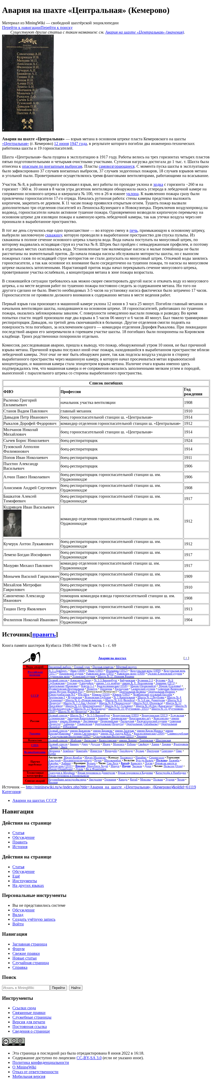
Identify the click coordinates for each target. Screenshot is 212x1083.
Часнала (137, 766)
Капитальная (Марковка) (63, 686)
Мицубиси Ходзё (97, 766)
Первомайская (109, 721)
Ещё (16, 876)
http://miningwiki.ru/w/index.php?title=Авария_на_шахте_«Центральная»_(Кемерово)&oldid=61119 (111, 787)
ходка (158, 184)
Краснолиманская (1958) (112, 686)
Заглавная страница (29, 944)
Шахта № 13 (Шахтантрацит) (83, 705)
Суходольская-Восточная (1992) (70, 736)
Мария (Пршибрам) (60, 768)
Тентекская (146, 740)
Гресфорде (126, 750)
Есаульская (177, 715)
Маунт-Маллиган (95, 757)
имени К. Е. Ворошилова (137, 683)
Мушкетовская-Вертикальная (66, 688)
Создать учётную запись (33, 919)
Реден (98, 760)
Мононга (118, 744)
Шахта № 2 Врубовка (151, 697)
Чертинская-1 (56, 697)
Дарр (84, 744)
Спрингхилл (156, 757)
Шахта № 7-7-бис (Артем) (79, 703)
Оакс (179, 750)
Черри (54, 747)
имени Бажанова (80, 730)
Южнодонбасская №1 (61, 694)
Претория (153, 750)
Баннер (74, 744)
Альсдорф (54, 760)
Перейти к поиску (57, 27)
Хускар (139, 750)
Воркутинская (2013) (155, 715)
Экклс (63, 747)
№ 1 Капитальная (124, 697)
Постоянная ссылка (29, 1026)
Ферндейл (111, 750)
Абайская (75, 740)
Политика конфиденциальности (40, 1062)
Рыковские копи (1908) (131, 673)
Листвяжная (90, 721)
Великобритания (35, 752)
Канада (123, 779)
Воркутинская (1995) (126, 715)
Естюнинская (56, 718)
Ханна (155, 744)
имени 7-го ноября (108, 683)
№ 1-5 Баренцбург (105, 680)
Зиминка (103, 718)
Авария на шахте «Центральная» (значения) (144, 32)
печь (134, 230)
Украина (34, 733)
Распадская (121, 688)
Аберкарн (54, 750)
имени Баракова (102, 730)
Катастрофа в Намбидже (171, 772)
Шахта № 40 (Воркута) (72, 711)
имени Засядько (124, 730)
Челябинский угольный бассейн (152, 694)
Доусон (95, 744)
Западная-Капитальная (81, 718)
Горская (72, 683)
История (19, 846)
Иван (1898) (78, 670)
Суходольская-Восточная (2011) (113, 736)
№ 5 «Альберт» (58, 670)
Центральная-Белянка (132, 691)
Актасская (90, 740)
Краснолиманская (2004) (149, 733)
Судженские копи (59, 676)
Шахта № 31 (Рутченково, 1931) (128, 708)
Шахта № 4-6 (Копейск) (120, 700)
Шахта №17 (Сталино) (119, 705)
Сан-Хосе (112, 763)
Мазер (106, 744)
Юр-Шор (83, 694)
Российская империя (35, 673)
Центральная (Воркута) (109, 724)
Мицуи (115, 766)
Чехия (181, 779)
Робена (131, 744)
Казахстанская (108, 740)
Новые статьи (24, 958)
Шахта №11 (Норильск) (148, 703)
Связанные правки (29, 1012)
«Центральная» (15, 143)
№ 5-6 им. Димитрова (151, 700)
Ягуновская (75, 697)
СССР (35, 695)
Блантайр (82, 750)
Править (19, 842)
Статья (18, 833)
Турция (170, 779)
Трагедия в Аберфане (61, 772)
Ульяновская (84, 724)
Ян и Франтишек (96, 768)
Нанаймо (141, 757)
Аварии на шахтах (112, 658)
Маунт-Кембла (73, 757)
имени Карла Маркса (150, 730)
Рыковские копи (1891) (100, 673)
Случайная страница (30, 963)
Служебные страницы (31, 1017)
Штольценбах (112, 760)
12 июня (61, 143)
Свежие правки (26, 953)
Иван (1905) (95, 670)
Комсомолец (161, 718)
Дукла (79, 768)
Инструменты (24, 881)
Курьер (91, 763)
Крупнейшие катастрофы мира (67, 779)
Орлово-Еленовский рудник (165, 673)
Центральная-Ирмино (161, 691)
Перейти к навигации (21, 27)
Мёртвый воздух (126, 666)
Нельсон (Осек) (173, 766)
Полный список (57, 680)
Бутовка (160, 680)
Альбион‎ (68, 750)
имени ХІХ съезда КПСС (116, 733)
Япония (80, 766)
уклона (132, 193)
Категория (11, 791)
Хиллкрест (126, 757)
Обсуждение (23, 837)
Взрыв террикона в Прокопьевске (68, 775)
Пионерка (106, 688)
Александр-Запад (81, 680)
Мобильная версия (28, 1076)
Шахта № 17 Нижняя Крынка (116, 676)
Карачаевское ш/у (140, 718)
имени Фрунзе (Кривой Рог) (66, 691)
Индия (126, 766)
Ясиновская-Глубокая (98, 697)
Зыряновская (119, 718)
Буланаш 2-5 (145, 680)
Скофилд (143, 744)
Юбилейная (70, 726)
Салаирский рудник (143, 688)
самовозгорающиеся (116, 166)
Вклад (17, 914)
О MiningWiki (24, 1067)
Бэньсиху (136, 763)
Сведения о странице (31, 1031)
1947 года (78, 143)
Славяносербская (177, 733)
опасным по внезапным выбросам (52, 166)
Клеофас (53, 763)
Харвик (166, 744)
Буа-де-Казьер (145, 760)
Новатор (92, 688)
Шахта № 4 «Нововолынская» (84, 700)
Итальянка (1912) (117, 670)
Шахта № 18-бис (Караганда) (154, 705)
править (44, 634)
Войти (18, 924)
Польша (161, 760)
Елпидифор (86, 683)
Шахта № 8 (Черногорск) (115, 703)
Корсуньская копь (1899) (145, 670)
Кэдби (52, 753)
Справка (19, 967)
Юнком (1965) (121, 694)
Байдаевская (127, 680)
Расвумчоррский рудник (152, 721)
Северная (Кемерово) (171, 688)
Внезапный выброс (60, 666)
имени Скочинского (86, 733)
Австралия (95, 779)
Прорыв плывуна (103, 666)
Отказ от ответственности (35, 1072)
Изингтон (96, 750)
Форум (18, 949)
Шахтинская (163, 740)
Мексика (145, 779)
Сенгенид (167, 750)
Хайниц (66, 763)
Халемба (174, 760)
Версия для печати (28, 1022)
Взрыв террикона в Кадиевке (135, 772)
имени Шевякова (70, 721)
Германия (110, 779)
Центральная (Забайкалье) (142, 724)
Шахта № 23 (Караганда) (90, 708)
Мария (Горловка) (170, 686)
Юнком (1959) (101, 694)
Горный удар (82, 666)
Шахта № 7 (77, 715)
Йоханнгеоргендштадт (77, 760)
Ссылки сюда (24, 1008)
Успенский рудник (83, 676)
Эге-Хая (95, 711)
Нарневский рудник (71, 673)
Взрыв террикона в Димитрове (96, 772)
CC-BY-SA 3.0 (89, 1058)
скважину (53, 235)
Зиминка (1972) (165, 683)
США (35, 745)
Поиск (9, 977)
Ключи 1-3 (87, 686)
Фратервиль (180, 744)
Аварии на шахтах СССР (34, 800)
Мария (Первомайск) (143, 686)
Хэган (149, 763)
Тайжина (68, 724)
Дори (148, 766)
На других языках (28, 885)
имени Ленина (128, 740)
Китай (125, 763)
